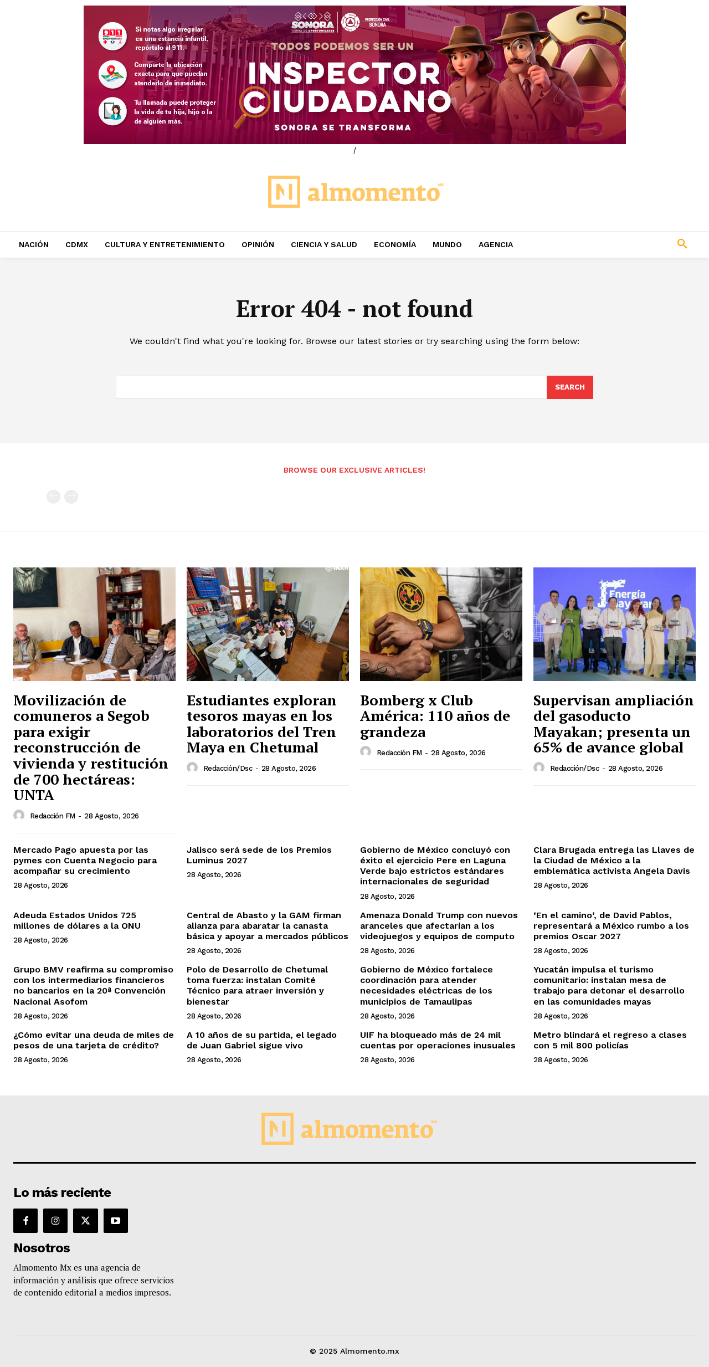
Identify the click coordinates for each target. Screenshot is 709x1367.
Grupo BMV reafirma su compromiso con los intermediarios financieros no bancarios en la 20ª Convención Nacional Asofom (93, 985)
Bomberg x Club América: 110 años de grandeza (435, 715)
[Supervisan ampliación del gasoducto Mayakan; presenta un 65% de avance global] (614, 624)
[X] (85, 1221)
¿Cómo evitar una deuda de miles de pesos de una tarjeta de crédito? (93, 1040)
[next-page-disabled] (71, 497)
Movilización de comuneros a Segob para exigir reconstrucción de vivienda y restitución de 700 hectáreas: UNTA (90, 747)
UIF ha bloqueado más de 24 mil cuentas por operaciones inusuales (438, 1040)
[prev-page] (53, 497)
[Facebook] (25, 1221)
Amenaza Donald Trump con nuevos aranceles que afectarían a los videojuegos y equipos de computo (439, 925)
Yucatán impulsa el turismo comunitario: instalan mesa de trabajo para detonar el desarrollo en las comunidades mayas (609, 985)
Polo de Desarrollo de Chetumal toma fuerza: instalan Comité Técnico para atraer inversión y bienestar (257, 985)
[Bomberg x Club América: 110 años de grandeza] (441, 624)
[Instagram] (55, 1221)
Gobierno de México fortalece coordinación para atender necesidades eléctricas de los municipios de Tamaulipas (426, 985)
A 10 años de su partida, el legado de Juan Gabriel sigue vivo (262, 1040)
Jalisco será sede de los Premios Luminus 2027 (259, 855)
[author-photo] (20, 816)
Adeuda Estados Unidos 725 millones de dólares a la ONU (77, 920)
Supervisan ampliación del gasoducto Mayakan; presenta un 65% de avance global (613, 723)
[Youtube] (116, 1221)
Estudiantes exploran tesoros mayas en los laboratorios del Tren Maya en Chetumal (262, 723)
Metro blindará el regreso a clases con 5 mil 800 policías (610, 1040)
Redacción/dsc (228, 768)
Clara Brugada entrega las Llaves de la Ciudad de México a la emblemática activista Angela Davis (614, 860)
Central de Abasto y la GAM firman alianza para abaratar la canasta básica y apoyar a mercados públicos (267, 925)
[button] (620, 244)
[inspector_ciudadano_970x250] (354, 75)
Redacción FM (52, 816)
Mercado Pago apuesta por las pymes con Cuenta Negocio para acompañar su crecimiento (85, 860)
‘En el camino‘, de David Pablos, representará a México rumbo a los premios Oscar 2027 (611, 925)
